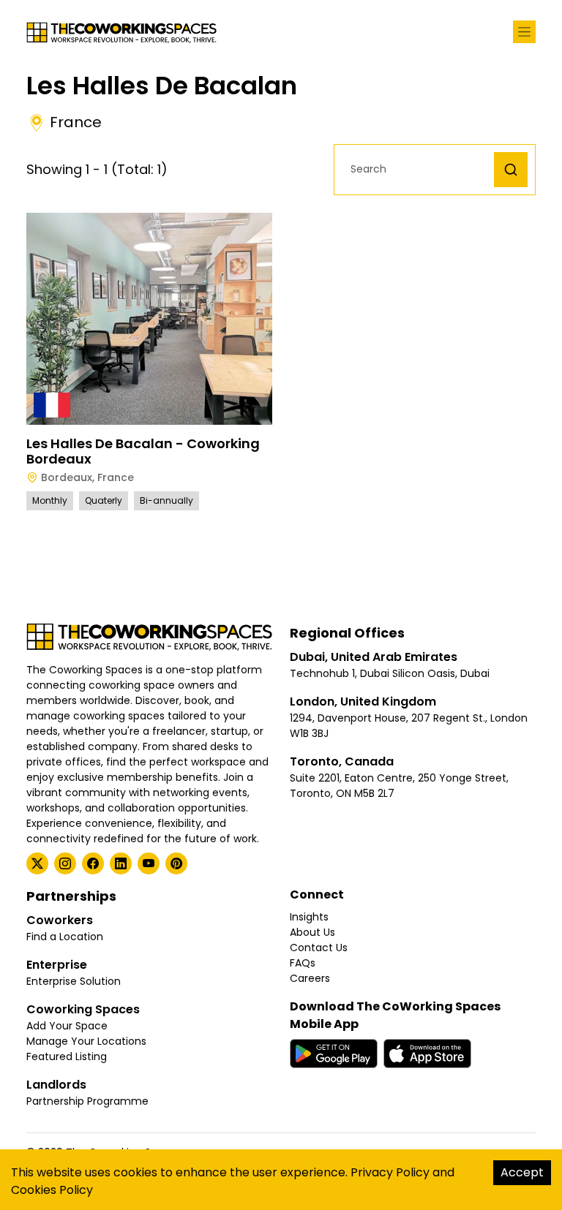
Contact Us (319, 947)
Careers (310, 978)
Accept (522, 1172)
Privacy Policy (390, 1172)
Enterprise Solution (73, 981)
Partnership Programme (87, 1101)
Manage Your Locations (86, 1041)
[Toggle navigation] (524, 31)
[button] (418, 169)
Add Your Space (67, 1025)
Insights (309, 917)
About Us (312, 932)
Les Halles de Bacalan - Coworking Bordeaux (143, 451)
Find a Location (64, 936)
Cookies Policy (52, 1189)
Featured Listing (66, 1056)
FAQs (302, 963)
